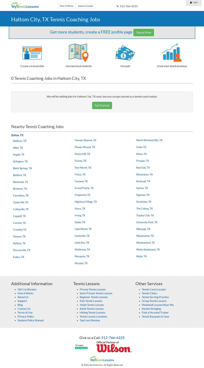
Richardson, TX (144, 174)
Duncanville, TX (21, 250)
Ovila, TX (141, 147)
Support (22, 300)
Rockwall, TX (143, 181)
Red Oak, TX (143, 167)
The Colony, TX (144, 208)
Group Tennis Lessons (154, 300)
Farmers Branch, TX (85, 140)
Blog (20, 304)
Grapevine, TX (82, 194)
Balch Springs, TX (22, 168)
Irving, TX (80, 215)
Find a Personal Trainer (155, 312)
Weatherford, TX (145, 242)
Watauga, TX (143, 228)
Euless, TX (18, 257)
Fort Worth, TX (83, 167)
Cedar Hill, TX (20, 202)
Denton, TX (19, 236)
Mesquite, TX (82, 256)
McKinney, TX (82, 249)
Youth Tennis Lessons (92, 304)
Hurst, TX (80, 208)
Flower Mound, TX (85, 147)
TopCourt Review (90, 320)
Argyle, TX (18, 154)
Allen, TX (18, 147)
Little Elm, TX (82, 242)
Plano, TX (141, 153)
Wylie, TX (141, 256)
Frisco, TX (80, 174)
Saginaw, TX (142, 194)
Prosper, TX (142, 160)
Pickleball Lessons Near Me (158, 304)
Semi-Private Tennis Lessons (96, 293)
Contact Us (24, 308)
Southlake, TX (143, 201)
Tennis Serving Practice (155, 297)
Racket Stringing (151, 308)
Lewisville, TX (82, 235)
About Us (23, 297)
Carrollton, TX (21, 195)
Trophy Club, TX (145, 215)
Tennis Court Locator (154, 289)
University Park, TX (146, 222)
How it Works (66, 6)
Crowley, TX (19, 229)
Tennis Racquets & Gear (155, 316)
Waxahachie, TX (145, 235)
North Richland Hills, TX (149, 140)
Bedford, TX (19, 175)
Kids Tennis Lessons (91, 300)
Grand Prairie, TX (84, 188)
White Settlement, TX (148, 249)
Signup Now (143, 32)
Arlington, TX (20, 161)
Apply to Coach (85, 6)
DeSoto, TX (19, 243)
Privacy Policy (26, 316)
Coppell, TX (19, 216)
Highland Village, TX (86, 201)
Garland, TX (81, 181)
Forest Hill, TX (82, 153)
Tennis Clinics (149, 293)
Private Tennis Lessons (93, 289)
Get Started (102, 105)
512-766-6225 (113, 338)
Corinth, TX (19, 222)
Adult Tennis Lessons (92, 308)
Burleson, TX (20, 188)
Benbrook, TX (20, 181)
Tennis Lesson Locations (93, 316)
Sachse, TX (142, 188)
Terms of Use (25, 312)
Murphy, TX (81, 263)
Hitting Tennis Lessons (92, 312)
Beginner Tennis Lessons (94, 297)
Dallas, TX (17, 135)
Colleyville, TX (21, 209)
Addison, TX (19, 140)
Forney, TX (80, 160)
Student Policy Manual (31, 320)
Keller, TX (80, 222)
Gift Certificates (27, 289)
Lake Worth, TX (83, 228)
